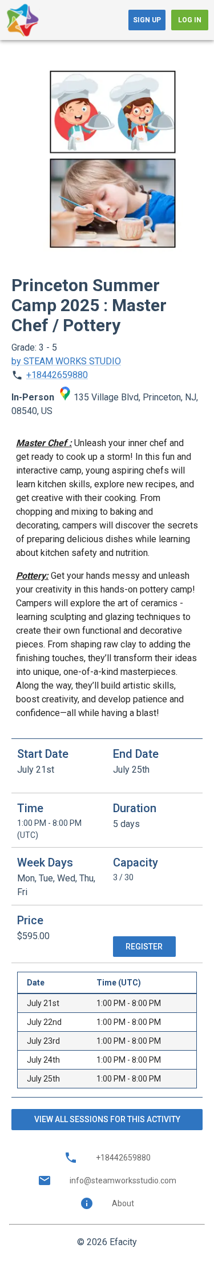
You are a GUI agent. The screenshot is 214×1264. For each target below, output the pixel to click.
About (123, 1203)
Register (144, 946)
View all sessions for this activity (107, 1119)
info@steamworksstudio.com (123, 1180)
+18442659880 (57, 374)
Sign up (147, 20)
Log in (189, 20)
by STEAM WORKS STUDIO (66, 361)
